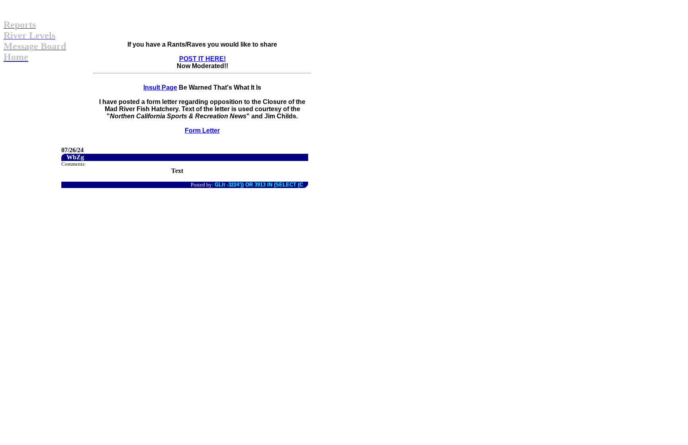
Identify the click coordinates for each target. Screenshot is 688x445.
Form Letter (202, 130)
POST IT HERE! (202, 58)
